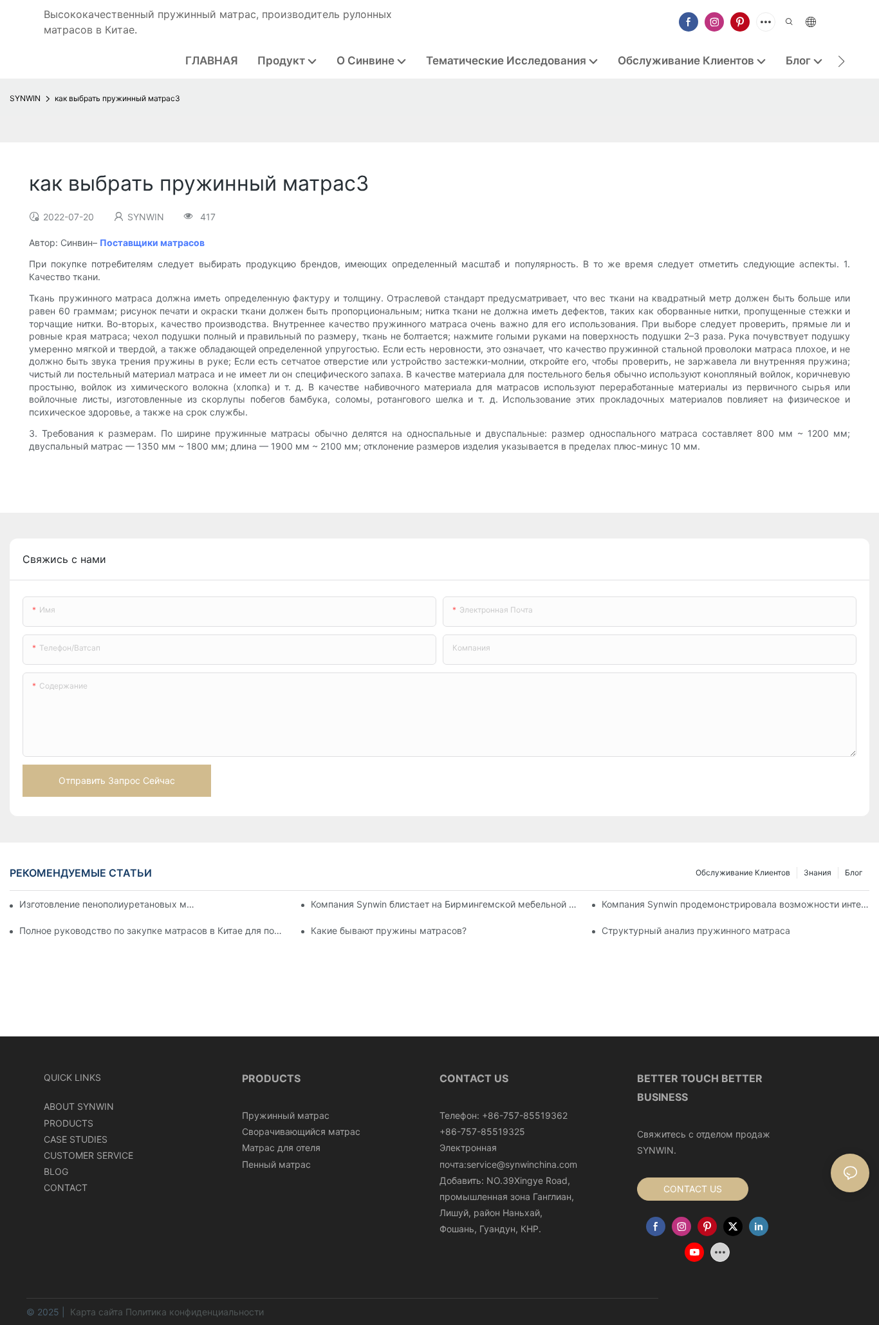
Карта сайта (96, 1311)
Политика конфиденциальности (194, 1311)
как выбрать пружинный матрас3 (117, 98)
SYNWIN (25, 98)
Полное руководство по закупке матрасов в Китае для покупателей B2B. (153, 930)
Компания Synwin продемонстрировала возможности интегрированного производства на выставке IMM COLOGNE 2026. (735, 904)
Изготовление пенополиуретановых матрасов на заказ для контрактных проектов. (108, 904)
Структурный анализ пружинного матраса (696, 930)
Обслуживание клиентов (743, 872)
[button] (841, 61)
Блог (854, 872)
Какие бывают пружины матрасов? (389, 930)
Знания (817, 872)
